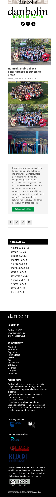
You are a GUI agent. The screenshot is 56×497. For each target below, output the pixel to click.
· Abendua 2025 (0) (19, 280)
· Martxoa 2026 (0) (19, 267)
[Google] (23, 222)
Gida (10, 360)
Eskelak (11, 357)
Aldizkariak (13, 365)
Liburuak (12, 367)
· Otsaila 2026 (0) (18, 271)
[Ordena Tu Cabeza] (21, 492)
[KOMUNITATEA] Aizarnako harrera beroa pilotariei (27, 390)
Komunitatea (14, 354)
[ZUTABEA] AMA (15, 399)
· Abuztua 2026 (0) (19, 247)
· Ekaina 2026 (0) (18, 255)
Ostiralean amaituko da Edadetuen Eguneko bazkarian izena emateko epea (26, 403)
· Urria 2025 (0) (17, 288)
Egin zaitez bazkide (23, 209)
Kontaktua (13, 373)
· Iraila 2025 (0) (17, 292)
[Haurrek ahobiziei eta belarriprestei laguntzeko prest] (31, 51)
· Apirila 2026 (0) (18, 264)
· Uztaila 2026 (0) (18, 251)
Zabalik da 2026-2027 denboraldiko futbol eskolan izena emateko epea (27, 408)
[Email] (29, 222)
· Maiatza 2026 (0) (19, 259)
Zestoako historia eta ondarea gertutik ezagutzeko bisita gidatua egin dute (26, 385)
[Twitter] (16, 222)
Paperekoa (13, 352)
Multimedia (13, 349)
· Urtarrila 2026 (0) (19, 276)
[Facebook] (10, 222)
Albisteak (12, 347)
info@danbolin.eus (16, 335)
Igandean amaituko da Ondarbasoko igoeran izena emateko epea (25, 395)
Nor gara (12, 370)
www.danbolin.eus (16, 333)
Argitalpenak (13, 362)
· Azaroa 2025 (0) (18, 283)
